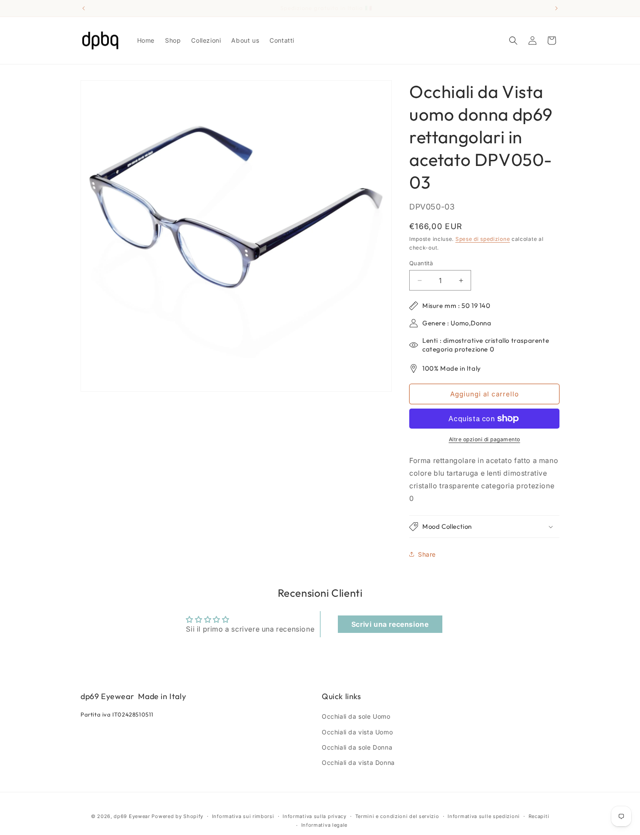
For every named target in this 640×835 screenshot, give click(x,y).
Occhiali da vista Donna (358, 762)
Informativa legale (324, 825)
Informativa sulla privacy (315, 816)
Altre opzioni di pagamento (484, 439)
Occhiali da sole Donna (357, 747)
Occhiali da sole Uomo (356, 716)
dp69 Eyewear (132, 816)
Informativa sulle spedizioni (484, 816)
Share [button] (427, 554)
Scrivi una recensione (390, 624)
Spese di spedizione (482, 239)
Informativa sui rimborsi (243, 816)
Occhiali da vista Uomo (357, 732)
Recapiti (539, 816)
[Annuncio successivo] (556, 8)
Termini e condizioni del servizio (397, 816)
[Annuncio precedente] (83, 8)
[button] (513, 40)
